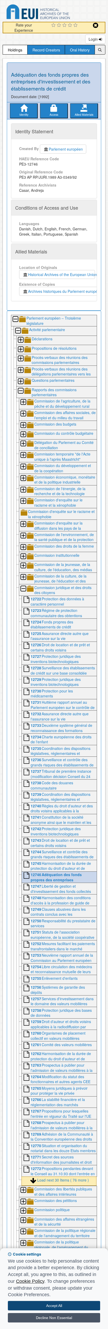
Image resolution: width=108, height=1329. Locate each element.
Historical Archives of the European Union (61, 274)
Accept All (54, 1306)
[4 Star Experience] (70, 25)
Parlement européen (66, 149)
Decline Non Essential (54, 1318)
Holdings (15, 49)
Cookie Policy (30, 1281)
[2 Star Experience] (59, 25)
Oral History (80, 49)
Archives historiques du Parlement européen (64, 291)
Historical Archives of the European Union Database (53, 13)
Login (94, 39)
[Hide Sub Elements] (15, 319)
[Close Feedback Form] (95, 25)
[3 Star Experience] (65, 25)
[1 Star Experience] (54, 25)
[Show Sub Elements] (20, 340)
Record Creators (46, 49)
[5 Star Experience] (76, 25)
